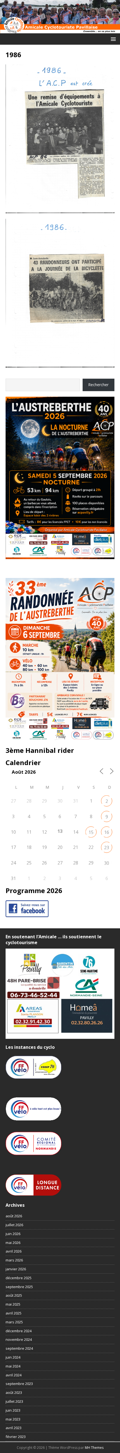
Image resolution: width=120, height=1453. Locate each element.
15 (90, 832)
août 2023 (14, 1392)
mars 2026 (14, 1260)
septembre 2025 (19, 1286)
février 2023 (16, 1436)
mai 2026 (13, 1242)
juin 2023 (13, 1410)
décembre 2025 (19, 1277)
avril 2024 (13, 1374)
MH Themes (94, 1447)
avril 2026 (13, 1251)
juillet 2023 (14, 1401)
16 (106, 832)
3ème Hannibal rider (40, 750)
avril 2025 (13, 1313)
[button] (112, 39)
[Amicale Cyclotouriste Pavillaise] (60, 29)
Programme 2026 (34, 890)
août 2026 (14, 1215)
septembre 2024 (19, 1348)
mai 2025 (13, 1304)
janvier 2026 (16, 1268)
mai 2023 (13, 1419)
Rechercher (98, 384)
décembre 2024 (19, 1330)
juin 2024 (13, 1357)
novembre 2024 (19, 1339)
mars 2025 (14, 1321)
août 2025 (14, 1295)
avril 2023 (13, 1427)
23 (106, 847)
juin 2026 (13, 1233)
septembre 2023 (19, 1383)
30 (106, 863)
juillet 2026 (14, 1224)
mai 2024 (13, 1366)
